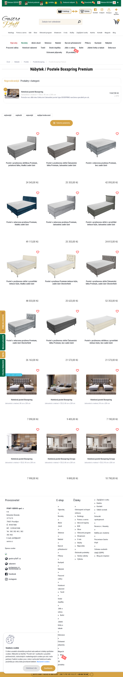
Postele (26, 62)
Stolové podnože (34, 2)
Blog (114, 33)
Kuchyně (98, 43)
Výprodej (13, 43)
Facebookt (95, 12)
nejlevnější (7, 115)
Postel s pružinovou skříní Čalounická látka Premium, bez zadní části (61, 341)
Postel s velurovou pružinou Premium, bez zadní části (101, 164)
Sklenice (48, 43)
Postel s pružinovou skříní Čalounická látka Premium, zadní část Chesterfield (101, 282)
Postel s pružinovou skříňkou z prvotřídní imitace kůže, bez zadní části (101, 341)
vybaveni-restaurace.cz (14, 563)
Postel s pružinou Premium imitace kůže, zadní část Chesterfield (61, 282)
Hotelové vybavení (29, 48)
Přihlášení (109, 13)
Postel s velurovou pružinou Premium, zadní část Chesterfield (21, 341)
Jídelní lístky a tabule (95, 48)
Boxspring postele (3, 367)
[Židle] (61, 2)
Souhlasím (48, 668)
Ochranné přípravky (54, 52)
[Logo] (16, 22)
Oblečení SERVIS (13, 2)
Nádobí (58, 43)
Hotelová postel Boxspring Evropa (61, 459)
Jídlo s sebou (70, 48)
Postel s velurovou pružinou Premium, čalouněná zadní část (61, 223)
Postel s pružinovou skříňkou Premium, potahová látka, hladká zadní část (21, 164)
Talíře (3, 354)
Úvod (8, 62)
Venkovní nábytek (69, 2)
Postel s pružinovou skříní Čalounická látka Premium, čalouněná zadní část (61, 164)
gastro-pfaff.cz (15, 558)
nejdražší (19, 115)
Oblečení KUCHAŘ (106, 2)
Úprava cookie (10, 548)
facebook (7, 573)
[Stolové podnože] (26, 2)
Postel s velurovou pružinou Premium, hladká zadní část (21, 223)
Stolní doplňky (55, 48)
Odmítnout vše (31, 668)
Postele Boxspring (38, 62)
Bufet (81, 48)
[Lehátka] (46, 2)
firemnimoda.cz (15, 568)
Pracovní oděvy (12, 48)
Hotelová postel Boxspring (21, 400)
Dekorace (112, 48)
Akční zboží (36, 43)
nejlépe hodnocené (43, 115)
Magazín (107, 33)
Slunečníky (88, 2)
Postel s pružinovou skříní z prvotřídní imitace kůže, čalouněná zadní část (101, 223)
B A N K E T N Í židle (3, 322)
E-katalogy (65, 11)
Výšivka (86, 11)
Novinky (24, 43)
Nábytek (108, 43)
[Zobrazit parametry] (61, 123)
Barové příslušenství (73, 43)
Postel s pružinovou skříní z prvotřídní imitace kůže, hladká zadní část (21, 282)
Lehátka (51, 2)
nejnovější (29, 115)
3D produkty (71, 52)
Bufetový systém (3, 342)
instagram (7, 578)
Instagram (102, 12)
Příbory (88, 43)
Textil (43, 48)
